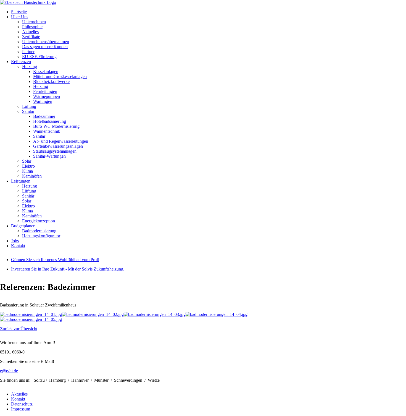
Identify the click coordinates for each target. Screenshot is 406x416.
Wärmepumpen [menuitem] (46, 96)
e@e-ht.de (9, 370)
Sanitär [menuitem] (28, 111)
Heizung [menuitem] (29, 66)
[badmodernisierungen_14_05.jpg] (31, 319)
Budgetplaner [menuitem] (23, 225)
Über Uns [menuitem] (19, 16)
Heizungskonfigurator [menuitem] (41, 235)
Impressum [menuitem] (20, 409)
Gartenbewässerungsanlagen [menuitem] (58, 146)
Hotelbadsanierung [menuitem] (49, 121)
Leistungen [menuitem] (20, 181)
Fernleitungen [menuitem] (45, 91)
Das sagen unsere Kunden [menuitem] (45, 46)
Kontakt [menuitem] (18, 245)
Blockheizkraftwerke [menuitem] (51, 81)
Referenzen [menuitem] (21, 61)
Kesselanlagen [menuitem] (45, 71)
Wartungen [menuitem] (42, 101)
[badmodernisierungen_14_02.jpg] (93, 314)
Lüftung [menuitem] (29, 106)
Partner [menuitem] (28, 51)
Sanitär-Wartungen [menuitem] (49, 156)
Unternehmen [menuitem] (34, 21)
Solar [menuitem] (26, 161)
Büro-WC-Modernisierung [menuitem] (56, 126)
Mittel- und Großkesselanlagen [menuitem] (60, 76)
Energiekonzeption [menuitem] (38, 221)
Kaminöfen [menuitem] (32, 176)
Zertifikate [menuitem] (31, 36)
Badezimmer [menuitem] (44, 116)
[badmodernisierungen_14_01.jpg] (31, 314)
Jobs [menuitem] (15, 240)
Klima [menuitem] (27, 171)
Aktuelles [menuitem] (30, 31)
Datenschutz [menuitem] (22, 404)
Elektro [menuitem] (28, 166)
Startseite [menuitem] (19, 11)
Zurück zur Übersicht (18, 328)
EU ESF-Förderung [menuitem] (39, 56)
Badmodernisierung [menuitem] (39, 230)
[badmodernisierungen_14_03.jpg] (155, 314)
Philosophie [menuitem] (32, 26)
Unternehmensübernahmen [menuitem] (45, 41)
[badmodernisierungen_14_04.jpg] (216, 314)
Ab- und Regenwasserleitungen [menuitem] (60, 141)
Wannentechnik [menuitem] (46, 131)
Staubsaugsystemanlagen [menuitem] (55, 151)
